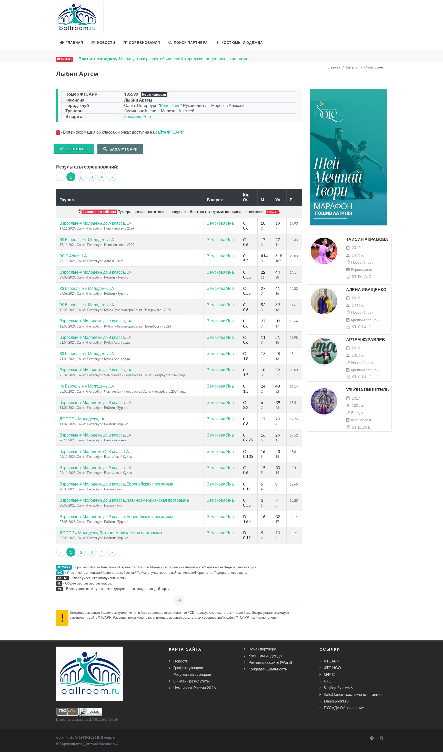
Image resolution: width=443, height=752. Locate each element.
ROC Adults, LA (73, 255)
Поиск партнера (262, 649)
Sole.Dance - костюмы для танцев (353, 694)
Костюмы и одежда (265, 655)
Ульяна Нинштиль (367, 390)
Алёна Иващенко (366, 290)
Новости (180, 661)
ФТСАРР (331, 661)
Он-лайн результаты (191, 681)
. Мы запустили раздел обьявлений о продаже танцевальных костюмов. (164, 58)
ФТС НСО (332, 667)
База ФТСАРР (123, 149)
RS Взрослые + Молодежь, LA (86, 239)
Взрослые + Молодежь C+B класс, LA (94, 451)
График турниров (188, 667)
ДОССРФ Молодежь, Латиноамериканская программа (110, 532)
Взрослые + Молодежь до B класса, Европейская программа (116, 483)
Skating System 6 (338, 687)
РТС (327, 681)
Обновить (76, 149)
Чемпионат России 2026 (194, 687)
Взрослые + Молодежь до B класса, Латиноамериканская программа (124, 500)
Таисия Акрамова (367, 239)
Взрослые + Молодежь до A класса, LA (95, 223)
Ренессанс (170, 105)
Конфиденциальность (267, 669)
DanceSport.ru (336, 701)
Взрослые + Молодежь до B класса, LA (95, 272)
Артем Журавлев (365, 340)
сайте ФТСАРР (169, 132)
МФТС (329, 674)
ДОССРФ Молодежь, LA (81, 418)
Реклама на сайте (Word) (270, 662)
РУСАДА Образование (344, 707)
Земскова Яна (137, 116)
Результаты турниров (192, 674)
